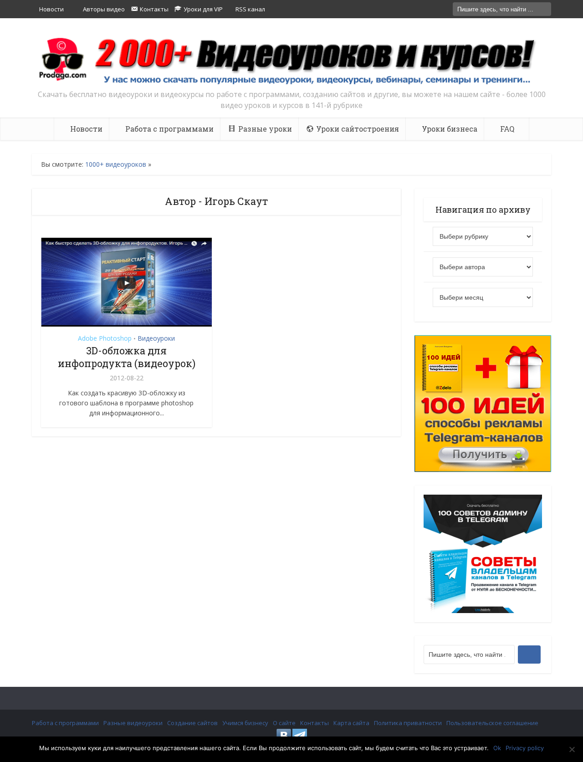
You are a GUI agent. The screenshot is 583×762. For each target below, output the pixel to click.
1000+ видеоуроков (115, 164)
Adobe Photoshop (105, 338)
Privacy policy (525, 748)
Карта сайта (351, 723)
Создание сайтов (192, 723)
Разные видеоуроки (133, 723)
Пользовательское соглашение (492, 723)
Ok (497, 748)
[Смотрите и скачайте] (291, 60)
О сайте (284, 723)
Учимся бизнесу (245, 723)
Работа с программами (65, 723)
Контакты (314, 723)
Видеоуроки (156, 338)
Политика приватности (408, 723)
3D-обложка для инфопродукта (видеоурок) (126, 357)
